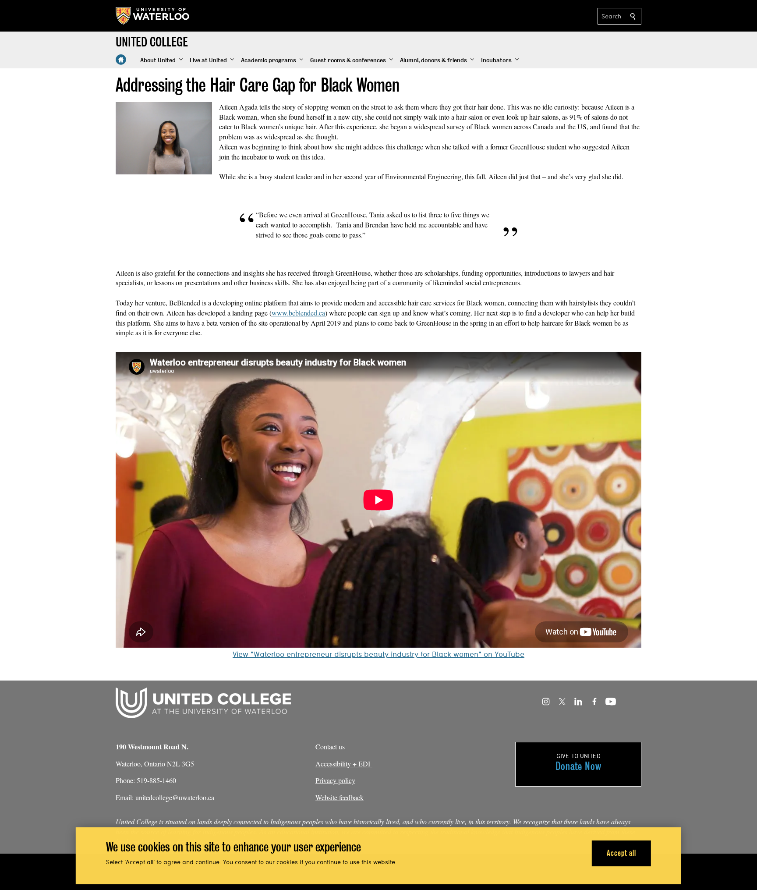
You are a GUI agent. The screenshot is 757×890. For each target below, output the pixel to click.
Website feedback (339, 797)
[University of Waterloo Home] (153, 16)
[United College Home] (121, 59)
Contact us (330, 746)
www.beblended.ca (298, 312)
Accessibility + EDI (343, 763)
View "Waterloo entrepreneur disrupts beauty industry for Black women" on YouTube (378, 654)
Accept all (621, 853)
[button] (161, 60)
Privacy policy (335, 780)
